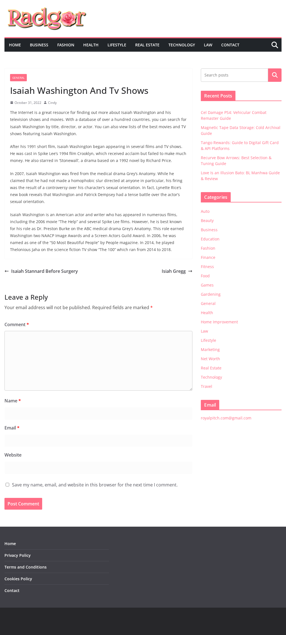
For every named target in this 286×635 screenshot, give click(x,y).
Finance (208, 257)
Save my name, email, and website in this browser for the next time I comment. (95, 485)
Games (207, 285)
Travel (206, 386)
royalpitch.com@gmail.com (226, 418)
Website (13, 455)
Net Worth (210, 358)
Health (91, 44)
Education (210, 239)
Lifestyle (117, 44)
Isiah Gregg (174, 271)
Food (205, 275)
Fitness (207, 266)
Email (12, 428)
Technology (181, 44)
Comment (16, 324)
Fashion (65, 44)
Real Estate (147, 44)
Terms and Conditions (25, 567)
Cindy (52, 102)
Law (208, 44)
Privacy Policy (17, 555)
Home (15, 44)
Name (12, 401)
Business (39, 44)
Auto (205, 211)
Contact (230, 44)
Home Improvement (219, 321)
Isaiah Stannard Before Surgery (44, 271)
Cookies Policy (18, 578)
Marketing (210, 349)
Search (275, 75)
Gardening (211, 294)
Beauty (207, 220)
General (18, 78)
